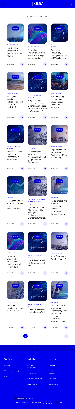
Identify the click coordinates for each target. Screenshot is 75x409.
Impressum (16, 402)
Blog (6, 376)
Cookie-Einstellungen (47, 402)
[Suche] (3, 4)
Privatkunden (30, 398)
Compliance (31, 373)
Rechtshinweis (36, 402)
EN (61, 402)
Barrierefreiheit (32, 384)
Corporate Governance (31, 366)
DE (56, 402)
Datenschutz (26, 402)
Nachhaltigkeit (54, 384)
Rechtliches (31, 359)
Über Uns (52, 359)
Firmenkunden (19, 398)
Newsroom (52, 378)
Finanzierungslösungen (12, 371)
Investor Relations (52, 372)
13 (49, 336)
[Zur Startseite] (37, 4)
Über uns (52, 365)
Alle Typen (43, 16)
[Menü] (71, 4)
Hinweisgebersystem (34, 378)
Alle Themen (30, 16)
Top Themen (9, 359)
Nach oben (37, 348)
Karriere (7, 365)
